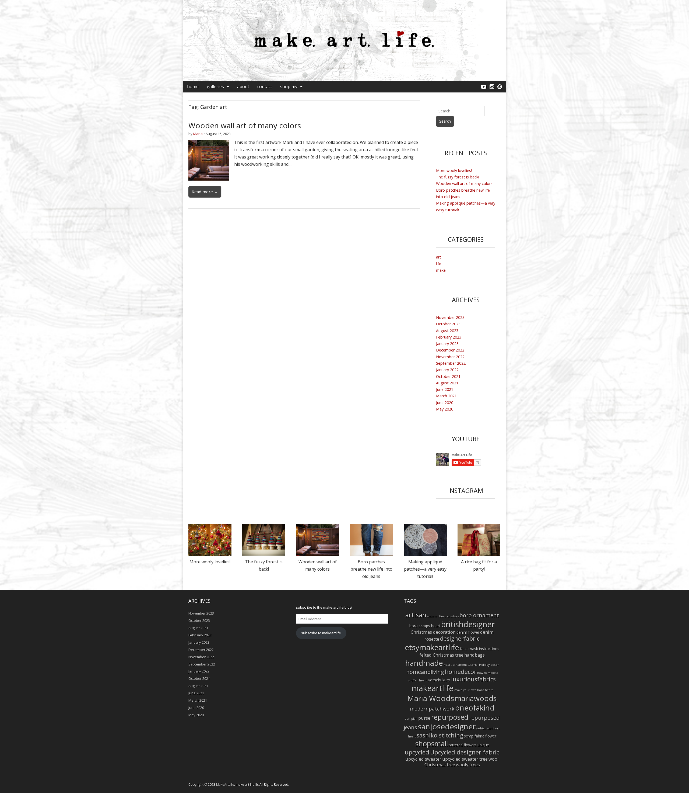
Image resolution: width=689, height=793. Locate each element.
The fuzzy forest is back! (457, 177)
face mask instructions (479, 648)
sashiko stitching (440, 735)
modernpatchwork (432, 708)
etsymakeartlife (432, 647)
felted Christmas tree (441, 655)
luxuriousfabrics (473, 679)
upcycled (417, 752)
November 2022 (450, 356)
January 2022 (447, 369)
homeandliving (425, 671)
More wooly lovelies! (454, 170)
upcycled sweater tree (465, 759)
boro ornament (479, 615)
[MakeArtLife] (344, 40)
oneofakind (474, 708)
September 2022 (451, 363)
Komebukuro (439, 679)
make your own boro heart (473, 690)
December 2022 (450, 350)
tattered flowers (463, 744)
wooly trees (468, 764)
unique (483, 744)
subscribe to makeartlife (321, 632)
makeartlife (433, 688)
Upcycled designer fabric (464, 752)
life (438, 263)
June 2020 (444, 402)
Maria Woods (430, 698)
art (438, 257)
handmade (424, 663)
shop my (288, 86)
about (243, 86)
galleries (215, 86)
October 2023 (448, 323)
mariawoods (476, 698)
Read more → (205, 191)
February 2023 (448, 337)
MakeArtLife (225, 784)
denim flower (467, 632)
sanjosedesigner (447, 726)
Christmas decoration (433, 632)
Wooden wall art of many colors (244, 125)
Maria (198, 133)
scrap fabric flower (480, 736)
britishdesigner (468, 624)
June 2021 (444, 389)
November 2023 (450, 317)
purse (424, 718)
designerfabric (460, 638)
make (441, 270)
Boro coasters (449, 616)
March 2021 (446, 395)
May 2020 (444, 409)
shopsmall (431, 744)
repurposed (449, 717)
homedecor (460, 671)
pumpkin (411, 718)
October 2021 (448, 376)
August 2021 (447, 382)
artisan (415, 614)
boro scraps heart (424, 625)
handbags (474, 655)
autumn (432, 616)
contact (264, 86)
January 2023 (447, 343)
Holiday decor (489, 665)
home (193, 86)
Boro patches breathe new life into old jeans (371, 569)
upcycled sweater (423, 759)
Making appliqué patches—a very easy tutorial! (425, 569)
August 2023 (447, 330)
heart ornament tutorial (461, 665)
